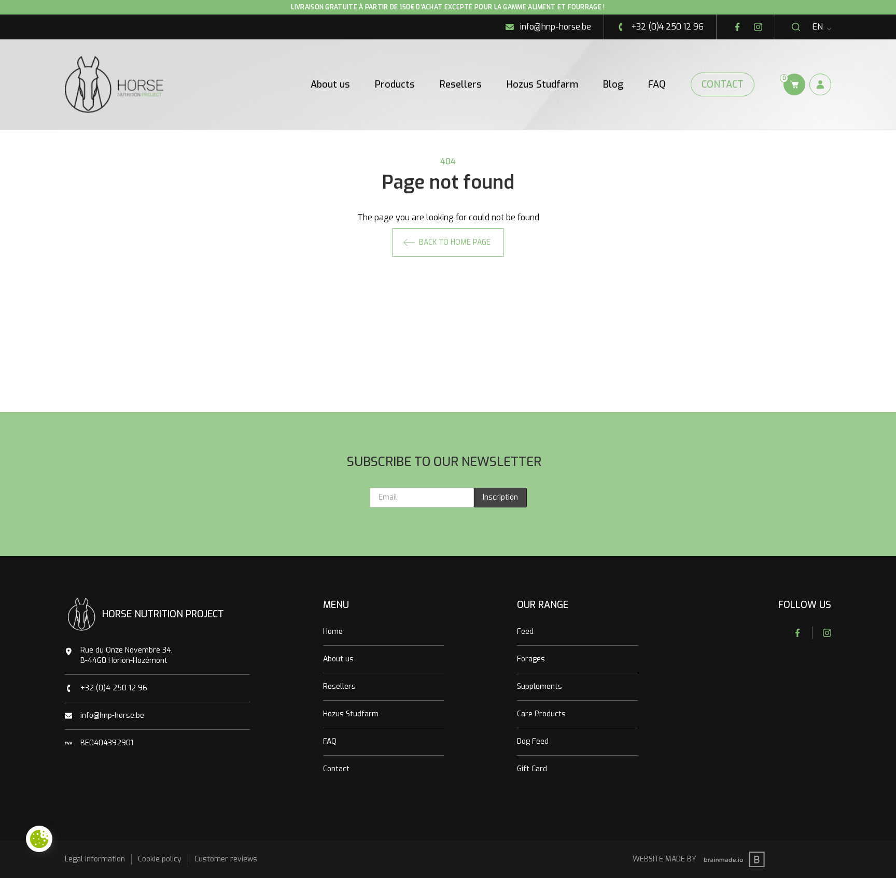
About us (330, 84)
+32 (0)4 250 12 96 (113, 688)
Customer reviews (225, 859)
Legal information (95, 859)
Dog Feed (533, 741)
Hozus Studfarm (542, 84)
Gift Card (532, 769)
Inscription (500, 497)
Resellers (461, 84)
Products (395, 84)
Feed (525, 631)
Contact (723, 84)
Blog (613, 84)
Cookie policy (159, 859)
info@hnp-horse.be (112, 715)
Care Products (541, 714)
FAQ (657, 84)
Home (333, 631)
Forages (531, 659)
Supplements (539, 686)
